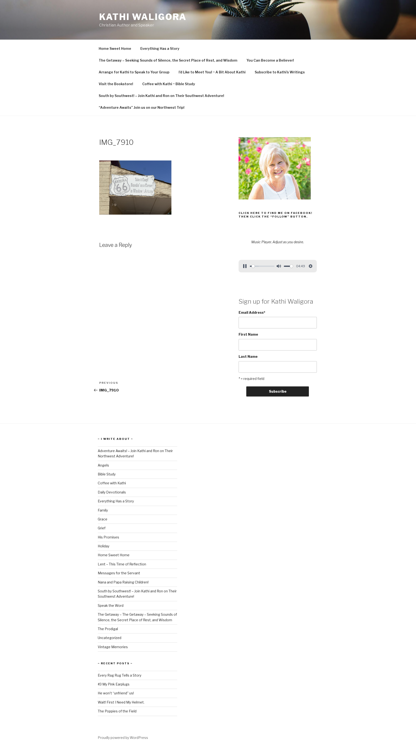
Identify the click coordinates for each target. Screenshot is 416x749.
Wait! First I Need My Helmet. (121, 702)
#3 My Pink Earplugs (114, 684)
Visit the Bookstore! (116, 84)
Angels (103, 465)
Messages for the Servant (119, 573)
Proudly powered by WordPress (123, 738)
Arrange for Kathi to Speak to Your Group (134, 72)
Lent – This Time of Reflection (122, 564)
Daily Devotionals (112, 492)
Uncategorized (109, 638)
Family (103, 510)
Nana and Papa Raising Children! (123, 582)
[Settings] (310, 266)
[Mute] (279, 266)
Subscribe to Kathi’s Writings (280, 72)
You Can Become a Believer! (270, 60)
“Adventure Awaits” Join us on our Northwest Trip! (141, 107)
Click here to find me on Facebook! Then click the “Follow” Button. (275, 214)
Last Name (248, 356)
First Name (248, 334)
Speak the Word (111, 605)
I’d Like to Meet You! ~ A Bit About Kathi (212, 72)
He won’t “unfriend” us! (116, 693)
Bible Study (107, 474)
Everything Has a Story (159, 48)
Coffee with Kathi (112, 483)
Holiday (103, 546)
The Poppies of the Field (117, 711)
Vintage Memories (113, 647)
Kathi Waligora (143, 17)
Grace (102, 519)
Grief (101, 528)
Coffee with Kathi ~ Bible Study (168, 84)
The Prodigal (108, 629)
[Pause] (245, 266)
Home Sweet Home (115, 48)
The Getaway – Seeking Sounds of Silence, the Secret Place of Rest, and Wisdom (168, 60)
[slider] (262, 266)
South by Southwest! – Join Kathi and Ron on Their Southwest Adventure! (161, 96)
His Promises (108, 537)
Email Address (252, 312)
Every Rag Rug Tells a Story (119, 675)
